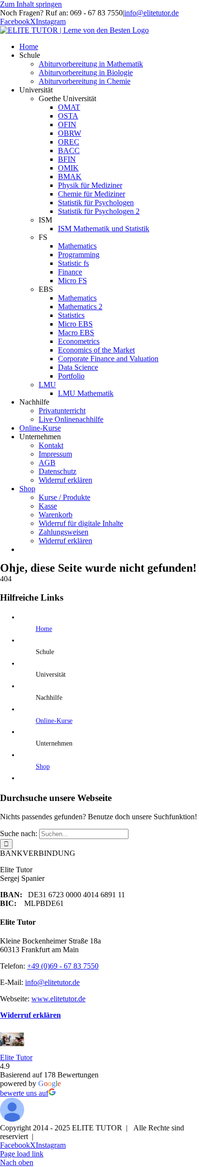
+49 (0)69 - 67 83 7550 (63, 966)
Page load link (21, 1154)
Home (44, 628)
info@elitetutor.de (151, 13)
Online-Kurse (54, 720)
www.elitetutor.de (58, 999)
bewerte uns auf (24, 1093)
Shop (43, 766)
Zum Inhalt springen (31, 4)
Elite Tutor (16, 1057)
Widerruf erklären (30, 1015)
